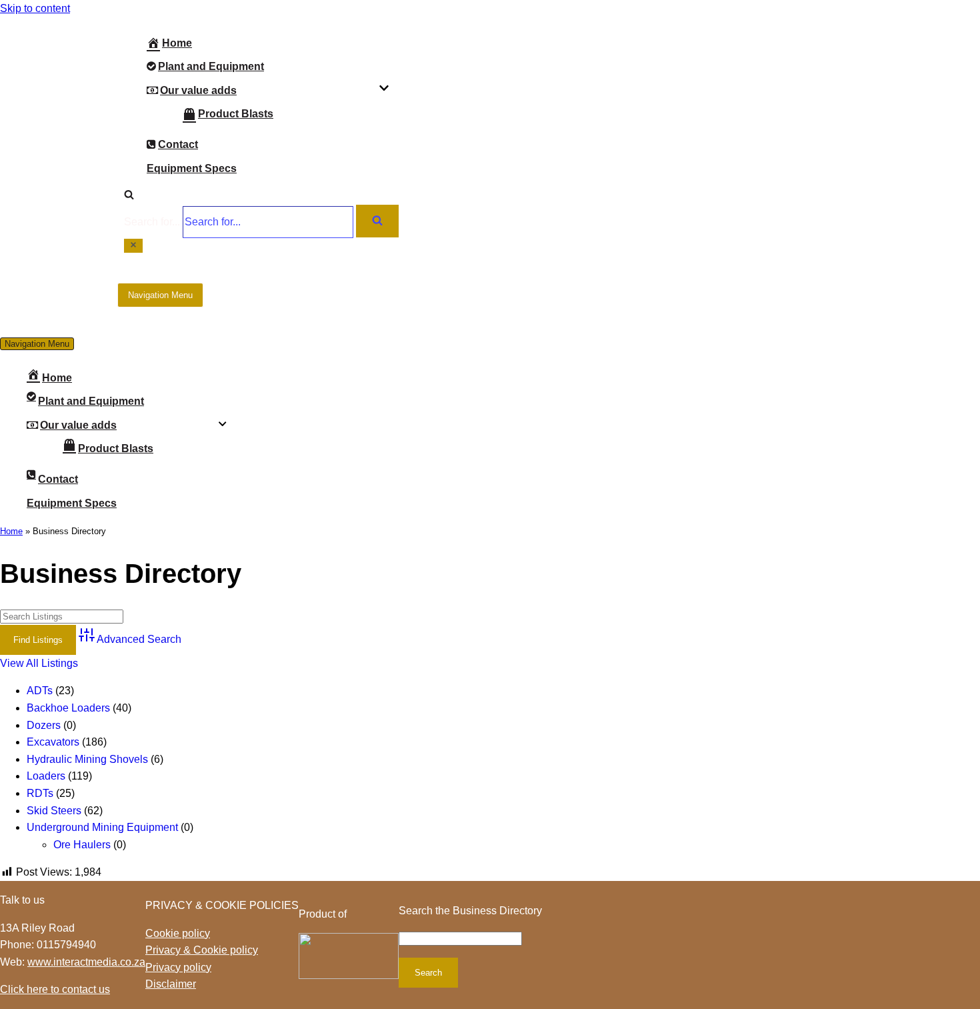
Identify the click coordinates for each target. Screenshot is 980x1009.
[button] (384, 90)
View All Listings (39, 663)
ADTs (40, 690)
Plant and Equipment (211, 66)
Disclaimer (170, 984)
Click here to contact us (55, 989)
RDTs (40, 793)
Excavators (53, 742)
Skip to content (35, 8)
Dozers (44, 725)
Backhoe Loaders (68, 708)
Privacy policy (178, 967)
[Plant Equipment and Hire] (58, 136)
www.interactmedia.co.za (86, 962)
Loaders (46, 776)
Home (177, 43)
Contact (178, 144)
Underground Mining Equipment (102, 827)
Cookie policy (177, 933)
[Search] (129, 195)
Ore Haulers (82, 844)
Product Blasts (235, 113)
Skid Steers (54, 810)
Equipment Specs (192, 168)
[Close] (133, 246)
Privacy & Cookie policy (201, 950)
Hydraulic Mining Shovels (87, 759)
